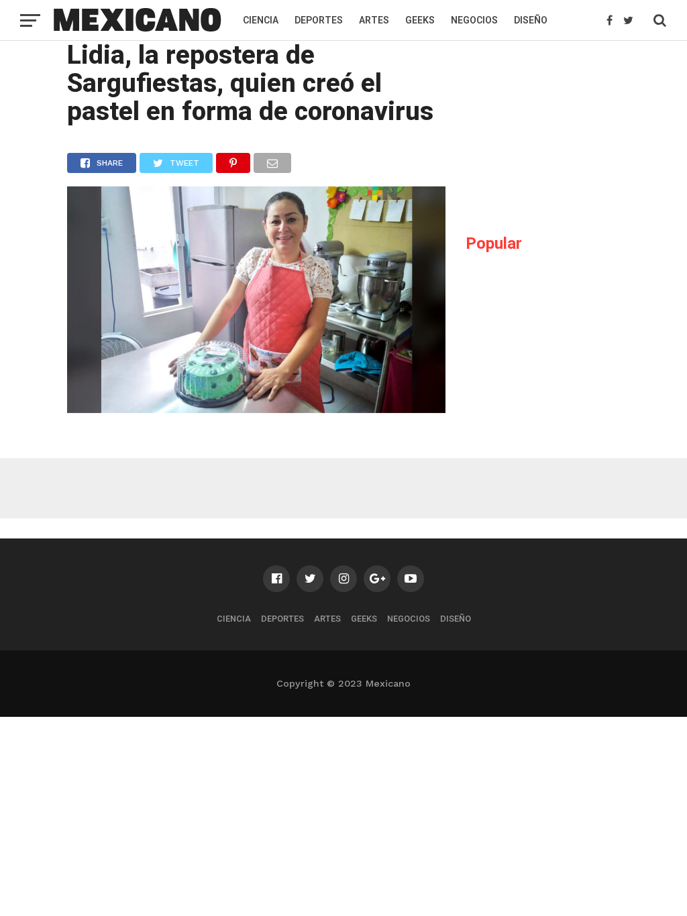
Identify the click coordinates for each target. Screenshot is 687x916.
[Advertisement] (566, 131)
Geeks (420, 20)
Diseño (530, 20)
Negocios (474, 20)
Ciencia (260, 20)
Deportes (319, 20)
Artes (374, 20)
